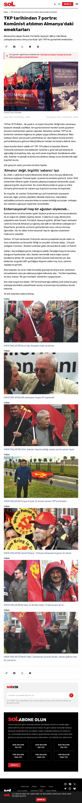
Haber (6, 12)
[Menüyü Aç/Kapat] (76, 4)
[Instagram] (65, 784)
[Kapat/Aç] (41, 790)
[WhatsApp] (69, 788)
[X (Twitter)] (74, 784)
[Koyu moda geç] (55, 4)
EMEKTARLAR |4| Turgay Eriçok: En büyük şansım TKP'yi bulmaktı (35, 501)
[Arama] (59, 4)
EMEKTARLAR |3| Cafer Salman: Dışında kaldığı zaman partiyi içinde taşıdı (39, 449)
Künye (51, 787)
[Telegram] (65, 788)
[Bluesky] (74, 788)
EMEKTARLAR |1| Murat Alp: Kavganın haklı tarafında (29, 345)
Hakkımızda (25, 787)
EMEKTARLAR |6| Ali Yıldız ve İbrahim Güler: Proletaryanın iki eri (34, 605)
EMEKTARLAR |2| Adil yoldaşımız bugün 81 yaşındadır (29, 397)
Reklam (42, 787)
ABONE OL (67, 4)
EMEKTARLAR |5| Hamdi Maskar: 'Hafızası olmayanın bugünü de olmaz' (38, 553)
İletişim (34, 787)
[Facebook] (69, 784)
